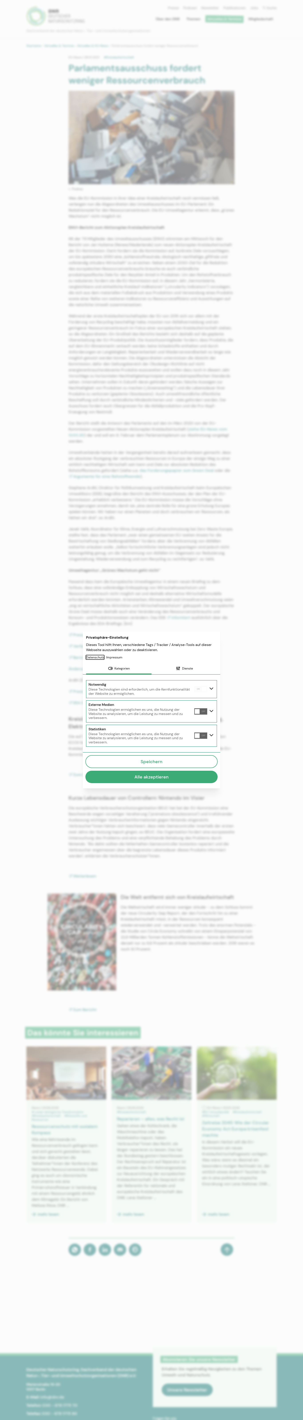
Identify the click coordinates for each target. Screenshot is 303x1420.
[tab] (119, 668)
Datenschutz (95, 657)
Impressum (114, 657)
